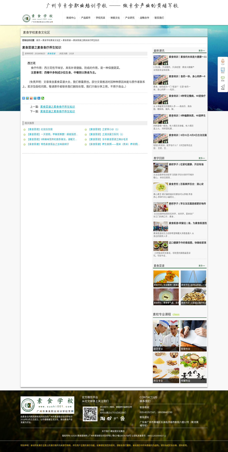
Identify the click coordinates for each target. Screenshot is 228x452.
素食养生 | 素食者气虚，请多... (167, 303)
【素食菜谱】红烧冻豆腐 (40, 129)
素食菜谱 (67, 40)
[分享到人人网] (39, 98)
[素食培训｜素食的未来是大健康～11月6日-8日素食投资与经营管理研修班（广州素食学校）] (160, 60)
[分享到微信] (42, 98)
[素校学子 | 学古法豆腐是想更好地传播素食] (160, 207)
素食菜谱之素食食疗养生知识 (57, 106)
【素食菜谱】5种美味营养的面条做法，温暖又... (52, 139)
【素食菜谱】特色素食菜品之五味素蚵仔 (48, 144)
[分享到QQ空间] (27, 98)
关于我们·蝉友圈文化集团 (113, 431)
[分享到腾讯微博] (35, 98)
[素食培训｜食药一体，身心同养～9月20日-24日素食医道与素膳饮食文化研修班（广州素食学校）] (160, 80)
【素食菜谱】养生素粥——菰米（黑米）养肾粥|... (114, 144)
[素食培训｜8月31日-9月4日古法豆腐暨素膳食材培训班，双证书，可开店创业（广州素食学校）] (160, 138)
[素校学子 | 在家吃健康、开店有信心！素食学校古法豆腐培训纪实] (160, 168)
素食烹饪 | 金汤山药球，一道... (194, 285)
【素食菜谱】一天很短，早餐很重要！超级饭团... (52, 134)
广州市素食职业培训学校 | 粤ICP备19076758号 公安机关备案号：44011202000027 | (127, 436)
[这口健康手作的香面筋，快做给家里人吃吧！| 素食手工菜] (160, 246)
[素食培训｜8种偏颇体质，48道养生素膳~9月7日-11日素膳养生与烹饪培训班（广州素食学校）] (160, 119)
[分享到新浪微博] (31, 98)
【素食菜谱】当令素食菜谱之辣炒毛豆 (108, 139)
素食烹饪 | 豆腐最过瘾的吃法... (194, 303)
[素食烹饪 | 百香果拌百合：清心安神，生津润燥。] (160, 187)
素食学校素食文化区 (51, 40)
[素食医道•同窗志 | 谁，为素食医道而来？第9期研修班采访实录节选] (160, 226)
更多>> (202, 51)
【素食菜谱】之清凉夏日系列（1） (106, 134)
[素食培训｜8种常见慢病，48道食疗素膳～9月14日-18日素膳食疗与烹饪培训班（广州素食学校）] (160, 99)
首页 (38, 40)
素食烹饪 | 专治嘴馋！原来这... (167, 285)
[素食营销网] (37, 22)
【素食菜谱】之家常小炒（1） (104, 129)
